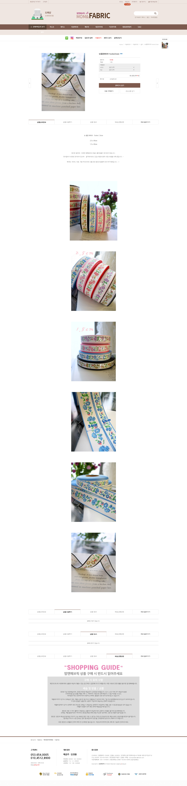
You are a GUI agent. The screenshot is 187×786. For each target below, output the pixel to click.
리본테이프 (74, 27)
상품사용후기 (67, 122)
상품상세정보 (41, 122)
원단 (148, 17)
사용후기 (98, 38)
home (121, 44)
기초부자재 (112, 27)
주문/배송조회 (153, 1)
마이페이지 (134, 1)
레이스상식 (107, 38)
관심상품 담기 (130, 91)
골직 (142, 44)
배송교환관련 (119, 122)
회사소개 (33, 740)
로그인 (121, 1)
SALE (139, 27)
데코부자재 (98, 27)
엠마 (42, 32)
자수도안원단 (154, 17)
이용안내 (39, 740)
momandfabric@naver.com (136, 757)
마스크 (52, 27)
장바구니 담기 (119, 85)
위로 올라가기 (145, 122)
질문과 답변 (89, 38)
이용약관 (57, 740)
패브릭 (87, 27)
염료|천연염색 (127, 27)
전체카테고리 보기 (39, 27)
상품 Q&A (93, 122)
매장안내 (79, 38)
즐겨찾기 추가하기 (35, 1)
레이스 (143, 17)
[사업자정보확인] (134, 759)
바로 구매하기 (109, 91)
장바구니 (144, 1)
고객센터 (45, 1)
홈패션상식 (118, 38)
